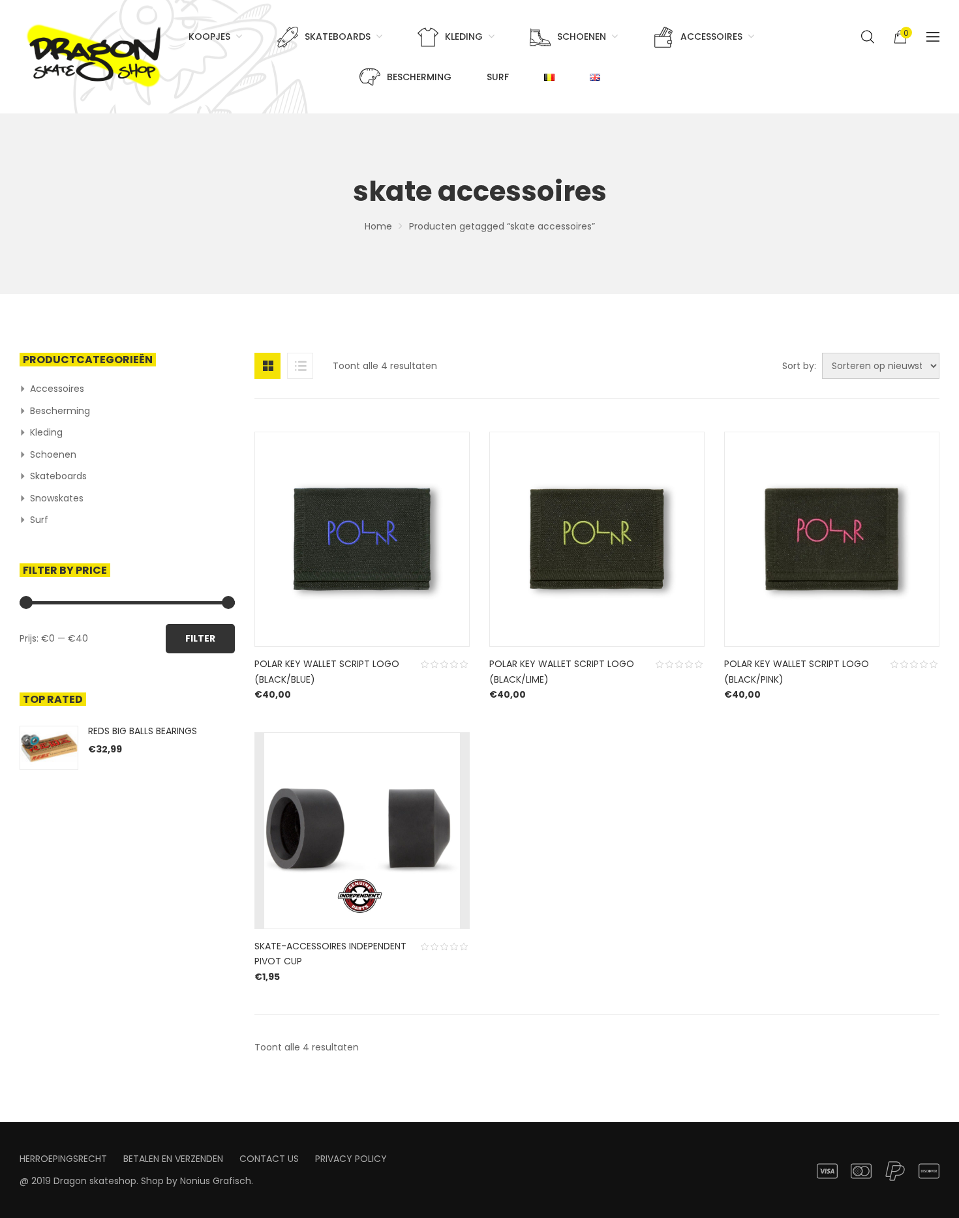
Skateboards (58, 476)
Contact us (269, 1158)
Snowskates (57, 498)
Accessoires (57, 388)
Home (378, 226)
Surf (39, 519)
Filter (200, 638)
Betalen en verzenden (173, 1158)
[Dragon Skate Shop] (96, 53)
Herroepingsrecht (63, 1158)
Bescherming (60, 410)
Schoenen (53, 454)
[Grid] (267, 366)
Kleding (46, 432)
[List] (300, 366)
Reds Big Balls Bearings (142, 730)
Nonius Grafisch (215, 1180)
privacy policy (351, 1158)
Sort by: (799, 365)
